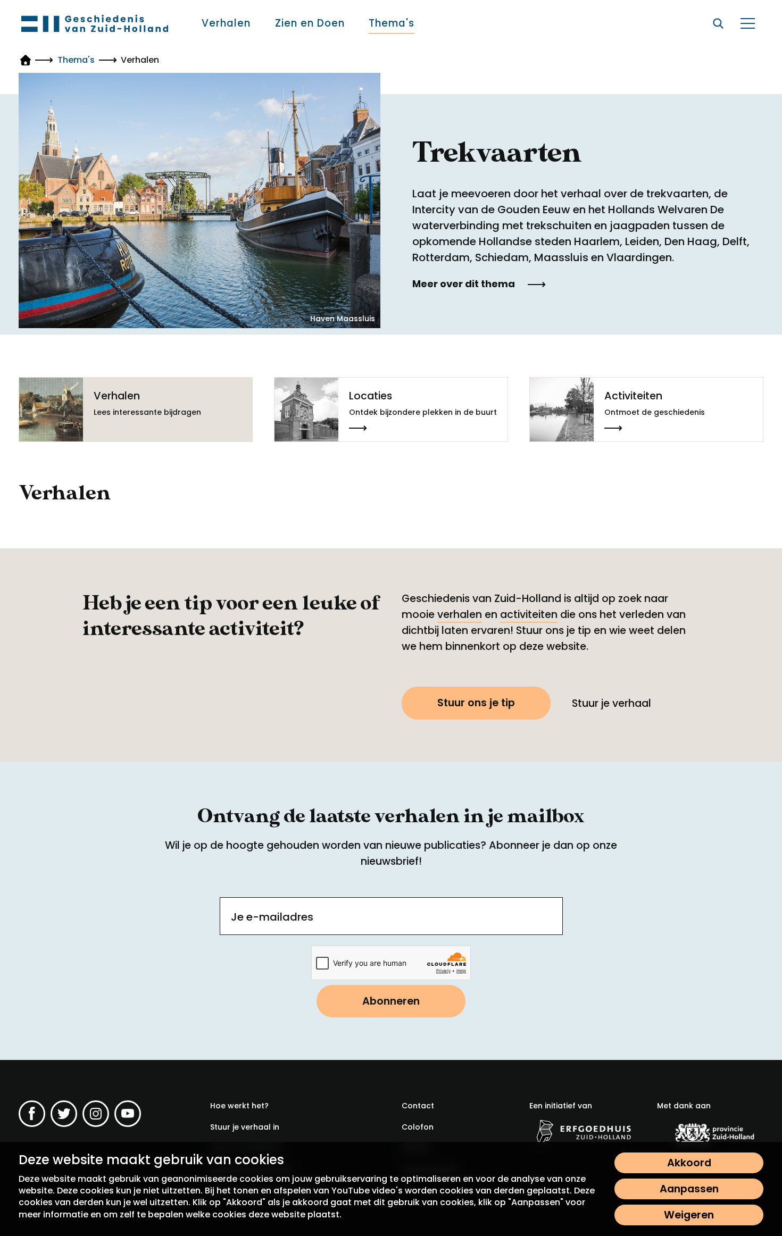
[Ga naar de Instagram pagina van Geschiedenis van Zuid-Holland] (95, 1113)
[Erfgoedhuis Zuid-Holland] (582, 1131)
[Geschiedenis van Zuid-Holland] (94, 23)
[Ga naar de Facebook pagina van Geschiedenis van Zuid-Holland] (32, 1113)
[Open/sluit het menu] (747, 23)
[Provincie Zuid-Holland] (710, 1133)
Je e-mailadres (272, 916)
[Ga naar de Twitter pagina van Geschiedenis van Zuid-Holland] (64, 1113)
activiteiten (529, 614)
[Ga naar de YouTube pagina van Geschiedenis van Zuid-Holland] (127, 1113)
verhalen (459, 614)
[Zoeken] (718, 23)
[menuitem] (226, 23)
